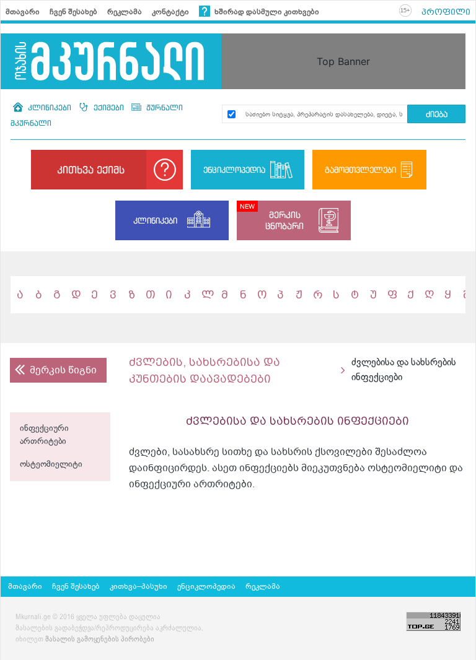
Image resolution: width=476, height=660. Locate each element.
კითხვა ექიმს (91, 169)
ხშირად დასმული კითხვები (266, 12)
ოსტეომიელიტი (51, 465)
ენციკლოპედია (234, 170)
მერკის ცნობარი (284, 220)
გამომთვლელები (360, 170)
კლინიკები (49, 107)
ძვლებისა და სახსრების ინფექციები (403, 370)
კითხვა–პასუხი (138, 586)
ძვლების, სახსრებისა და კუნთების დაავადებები (204, 370)
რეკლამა (124, 12)
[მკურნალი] (111, 61)
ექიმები (108, 107)
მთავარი (23, 12)
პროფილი (445, 12)
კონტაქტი (170, 12)
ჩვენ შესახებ (73, 12)
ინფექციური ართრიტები (44, 435)
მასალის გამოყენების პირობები (99, 639)
